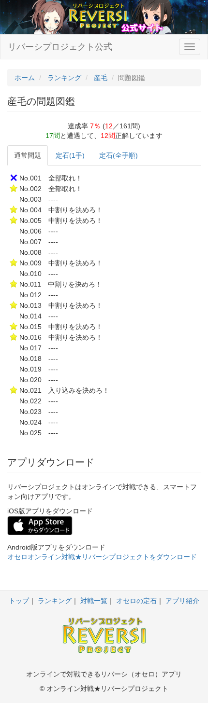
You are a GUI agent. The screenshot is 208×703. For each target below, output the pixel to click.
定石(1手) (70, 155)
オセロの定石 (136, 601)
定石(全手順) (118, 155)
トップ (19, 601)
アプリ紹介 (182, 601)
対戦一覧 (93, 601)
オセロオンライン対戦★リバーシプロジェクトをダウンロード (102, 557)
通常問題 (27, 155)
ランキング (55, 601)
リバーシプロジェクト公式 (60, 47)
